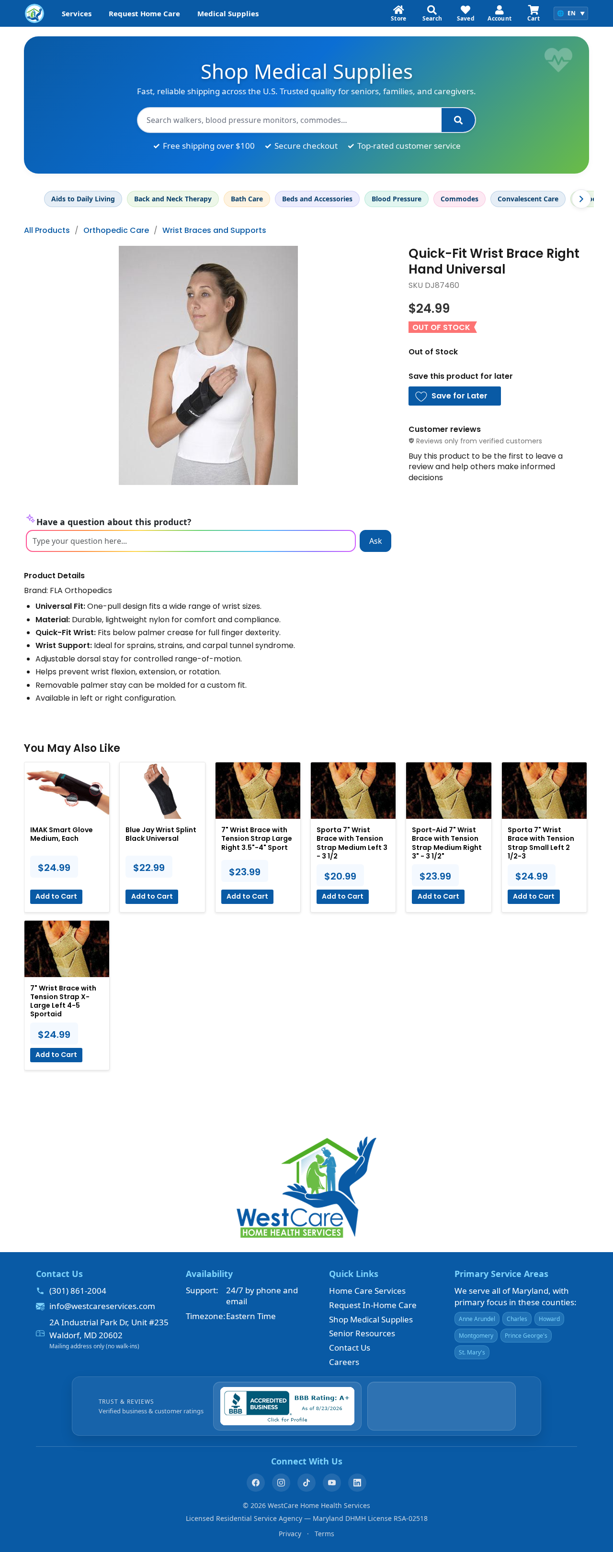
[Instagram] (281, 1483)
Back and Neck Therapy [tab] (173, 198)
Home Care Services (367, 1290)
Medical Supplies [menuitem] (228, 13)
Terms (324, 1533)
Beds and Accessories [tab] (317, 198)
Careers (344, 1361)
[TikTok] (306, 1483)
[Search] (458, 120)
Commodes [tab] (459, 198)
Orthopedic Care (116, 230)
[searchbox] (290, 120)
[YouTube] (332, 1483)
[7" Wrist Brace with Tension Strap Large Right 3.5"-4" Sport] (258, 790)
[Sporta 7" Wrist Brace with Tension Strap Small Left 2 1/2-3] (544, 790)
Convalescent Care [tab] (528, 198)
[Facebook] (256, 1483)
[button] (455, 396)
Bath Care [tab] (247, 198)
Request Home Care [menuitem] (144, 13)
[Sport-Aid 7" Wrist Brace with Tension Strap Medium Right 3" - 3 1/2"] (448, 790)
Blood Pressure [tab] (396, 198)
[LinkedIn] (357, 1483)
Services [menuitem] (76, 13)
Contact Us (349, 1347)
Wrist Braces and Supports (214, 230)
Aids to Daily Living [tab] (83, 198)
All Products (47, 230)
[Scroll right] (581, 199)
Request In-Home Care (373, 1304)
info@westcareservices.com (102, 1305)
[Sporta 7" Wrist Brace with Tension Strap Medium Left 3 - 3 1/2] (353, 790)
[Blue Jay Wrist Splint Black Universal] (162, 790)
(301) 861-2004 (77, 1290)
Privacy (290, 1533)
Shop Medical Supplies (371, 1319)
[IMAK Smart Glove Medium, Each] (66, 790)
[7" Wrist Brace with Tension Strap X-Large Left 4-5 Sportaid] (66, 949)
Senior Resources (362, 1333)
